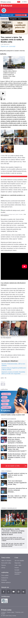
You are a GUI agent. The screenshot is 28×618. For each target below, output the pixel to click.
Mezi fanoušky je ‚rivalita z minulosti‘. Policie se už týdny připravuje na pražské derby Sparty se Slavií (13, 531)
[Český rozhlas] (6, 2)
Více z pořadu (6, 471)
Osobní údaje (10, 612)
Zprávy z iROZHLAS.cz (9, 508)
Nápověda (18, 563)
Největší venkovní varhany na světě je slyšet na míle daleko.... (17, 475)
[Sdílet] (4, 99)
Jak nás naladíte (19, 560)
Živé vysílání (5, 407)
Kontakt (17, 570)
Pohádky (4, 400)
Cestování (4, 19)
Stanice (3, 565)
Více (20, 19)
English (3, 613)
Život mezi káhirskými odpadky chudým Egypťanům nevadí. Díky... (17, 482)
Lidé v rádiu (18, 565)
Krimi (3, 397)
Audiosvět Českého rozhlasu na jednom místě (13, 414)
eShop (3, 567)
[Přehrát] (3, 93)
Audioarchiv (4, 578)
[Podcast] (1, 99)
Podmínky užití (19, 612)
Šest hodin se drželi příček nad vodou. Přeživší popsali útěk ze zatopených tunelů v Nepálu (13, 539)
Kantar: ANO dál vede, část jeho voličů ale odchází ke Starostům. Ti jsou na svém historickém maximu (13, 545)
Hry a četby (5, 394)
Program (13, 19)
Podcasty (4, 580)
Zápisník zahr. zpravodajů (8, 46)
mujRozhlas (4, 389)
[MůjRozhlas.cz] (3, 54)
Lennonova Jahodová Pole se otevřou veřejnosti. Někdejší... (17, 490)
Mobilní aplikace (6, 582)
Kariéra (17, 567)
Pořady (4, 404)
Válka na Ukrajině (6, 560)
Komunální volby (6, 563)
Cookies (3, 612)
